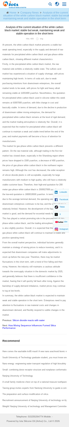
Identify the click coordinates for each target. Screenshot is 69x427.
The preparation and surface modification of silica (25, 394)
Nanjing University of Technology (17, 376)
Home (12, 12)
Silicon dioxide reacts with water (29, 320)
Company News (29, 12)
